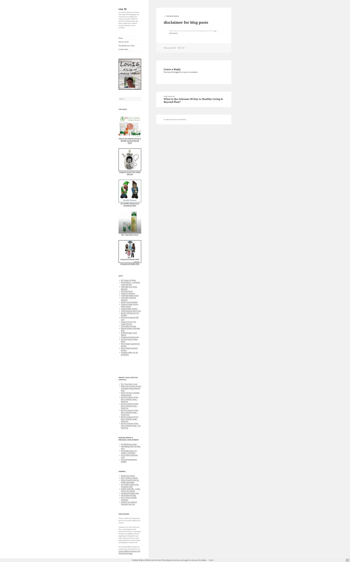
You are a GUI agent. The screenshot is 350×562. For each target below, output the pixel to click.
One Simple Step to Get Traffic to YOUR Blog (129, 452)
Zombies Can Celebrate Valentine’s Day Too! (129, 503)
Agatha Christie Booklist (129, 302)
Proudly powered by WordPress (175, 120)
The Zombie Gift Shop (128, 326)
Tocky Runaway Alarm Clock (131, 311)
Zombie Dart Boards (128, 476)
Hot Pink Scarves (127, 291)
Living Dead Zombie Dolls (130, 337)
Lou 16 (123, 9)
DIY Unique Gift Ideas (128, 280)
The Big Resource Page (126, 46)
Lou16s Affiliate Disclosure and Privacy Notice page (129, 552)
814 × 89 (181, 48)
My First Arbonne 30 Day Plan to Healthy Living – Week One (129, 399)
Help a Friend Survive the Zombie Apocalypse (130, 481)
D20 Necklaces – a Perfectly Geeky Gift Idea (130, 283)
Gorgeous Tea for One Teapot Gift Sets (128, 323)
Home (121, 38)
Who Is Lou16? (124, 42)
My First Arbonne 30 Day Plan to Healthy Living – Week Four (129, 419)
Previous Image (172, 16)
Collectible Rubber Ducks (130, 296)
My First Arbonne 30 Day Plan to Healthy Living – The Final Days (131, 426)
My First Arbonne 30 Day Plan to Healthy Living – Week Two (129, 406)
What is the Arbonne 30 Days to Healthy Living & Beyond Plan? (131, 388)
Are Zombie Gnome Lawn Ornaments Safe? (130, 486)
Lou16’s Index (123, 49)
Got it (211, 560)
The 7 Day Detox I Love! (129, 384)
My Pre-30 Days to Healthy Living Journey (130, 394)
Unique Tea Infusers (128, 293)
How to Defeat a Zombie (129, 478)
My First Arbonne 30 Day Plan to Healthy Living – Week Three (129, 412)
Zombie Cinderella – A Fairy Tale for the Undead (130, 490)
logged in (178, 72)
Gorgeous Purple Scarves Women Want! (129, 305)
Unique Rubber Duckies (129, 309)
